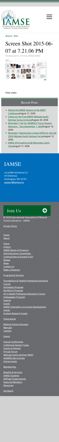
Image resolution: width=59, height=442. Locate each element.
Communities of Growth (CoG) (18, 257)
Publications (9, 319)
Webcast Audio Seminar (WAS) (18, 355)
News (16, 36)
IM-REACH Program (13, 290)
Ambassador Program (14, 297)
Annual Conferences (13, 342)
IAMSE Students (11, 375)
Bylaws (6, 260)
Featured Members (12, 382)
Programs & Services (13, 275)
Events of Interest (12, 348)
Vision (6, 243)
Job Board (8, 391)
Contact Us (8, 266)
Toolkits (7, 331)
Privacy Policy (10, 226)
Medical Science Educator (16, 324)
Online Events (10, 361)
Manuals (7, 327)
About (6, 238)
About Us (8, 36)
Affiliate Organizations (14, 379)
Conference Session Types (16, 345)
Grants (6, 303)
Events (6, 336)
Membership (9, 367)
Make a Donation (11, 270)
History (7, 247)
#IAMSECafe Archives (14, 358)
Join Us (14, 210)
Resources (8, 385)
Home (6, 235)
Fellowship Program (13, 287)
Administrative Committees (17, 253)
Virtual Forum (10, 351)
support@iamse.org (14, 182)
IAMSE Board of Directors (16, 250)
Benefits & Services (12, 372)
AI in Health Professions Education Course (24, 294)
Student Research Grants (15, 313)
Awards (7, 300)
